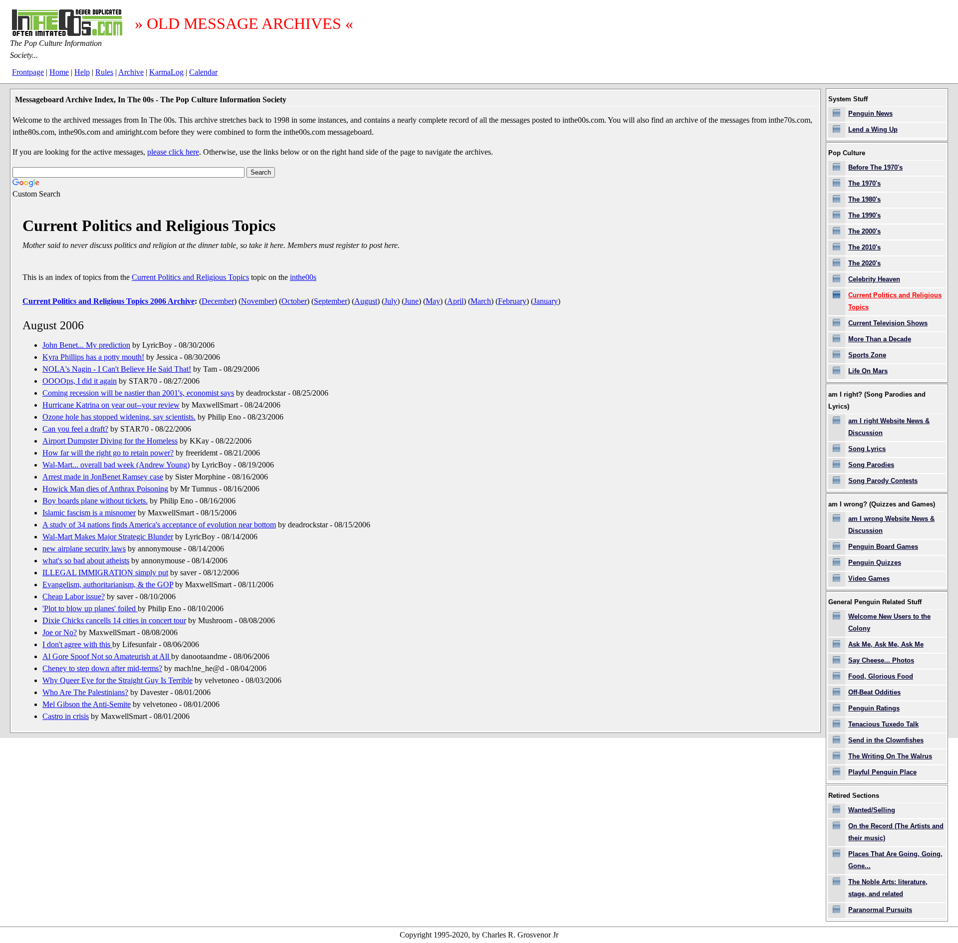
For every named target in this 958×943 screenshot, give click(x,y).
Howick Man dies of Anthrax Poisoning (105, 488)
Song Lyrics (867, 449)
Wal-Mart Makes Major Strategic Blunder (107, 536)
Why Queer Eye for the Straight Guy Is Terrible (117, 680)
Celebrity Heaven (874, 279)
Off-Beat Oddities (874, 692)
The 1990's (864, 215)
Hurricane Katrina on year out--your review (111, 405)
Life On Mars (868, 371)
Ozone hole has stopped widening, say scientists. (119, 417)
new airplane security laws (84, 548)
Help (82, 72)
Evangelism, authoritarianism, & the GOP (107, 584)
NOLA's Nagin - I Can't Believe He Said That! (116, 369)
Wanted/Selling (871, 810)
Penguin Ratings (874, 708)
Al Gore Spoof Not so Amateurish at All (106, 656)
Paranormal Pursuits (880, 910)
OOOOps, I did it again (79, 381)
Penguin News (870, 113)
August (365, 301)
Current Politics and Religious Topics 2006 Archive (108, 301)
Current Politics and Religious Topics (190, 277)
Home (59, 72)
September (330, 301)
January (545, 301)
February (512, 301)
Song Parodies (871, 465)
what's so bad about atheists (85, 560)
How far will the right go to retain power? (108, 453)
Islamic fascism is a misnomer (89, 512)
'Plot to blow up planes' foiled (90, 608)
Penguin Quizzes (874, 562)
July (390, 301)
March (481, 301)
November (257, 301)
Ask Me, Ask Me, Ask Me (886, 644)
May (433, 301)
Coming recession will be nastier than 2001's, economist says (138, 393)
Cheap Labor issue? (73, 596)
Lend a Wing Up (873, 129)
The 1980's (864, 199)
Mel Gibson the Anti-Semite (86, 704)
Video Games (869, 578)
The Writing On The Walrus (890, 756)
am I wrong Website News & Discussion (891, 524)
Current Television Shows (888, 323)
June (411, 301)
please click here (173, 152)
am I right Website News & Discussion (889, 427)
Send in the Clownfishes (886, 740)
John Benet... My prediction (86, 345)
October (294, 301)
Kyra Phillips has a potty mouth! (93, 357)
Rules (104, 72)
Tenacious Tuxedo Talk (883, 724)
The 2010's (864, 247)
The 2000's (864, 231)
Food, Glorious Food (880, 676)
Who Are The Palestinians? (85, 692)
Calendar (203, 72)
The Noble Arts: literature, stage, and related (888, 888)
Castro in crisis (65, 716)
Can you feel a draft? (75, 429)
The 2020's (864, 263)
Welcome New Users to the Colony (889, 622)
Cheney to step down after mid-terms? (102, 668)
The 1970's (864, 183)
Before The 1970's (875, 167)
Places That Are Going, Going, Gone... (895, 860)
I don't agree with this (77, 644)
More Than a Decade (879, 339)
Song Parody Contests (883, 480)
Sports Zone (867, 355)
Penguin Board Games (883, 546)
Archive (131, 72)
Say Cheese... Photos (881, 660)
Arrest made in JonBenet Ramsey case (102, 476)
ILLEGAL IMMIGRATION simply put (105, 572)
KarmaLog (166, 72)
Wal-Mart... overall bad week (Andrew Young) (116, 465)
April (455, 301)
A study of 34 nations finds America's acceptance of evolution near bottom (159, 524)
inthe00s (303, 277)
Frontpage (28, 72)
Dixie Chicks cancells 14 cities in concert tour (114, 620)
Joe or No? (59, 632)
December (218, 301)
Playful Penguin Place (882, 772)
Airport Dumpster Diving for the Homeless (110, 441)
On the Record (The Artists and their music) (896, 832)
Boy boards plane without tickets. (95, 500)
